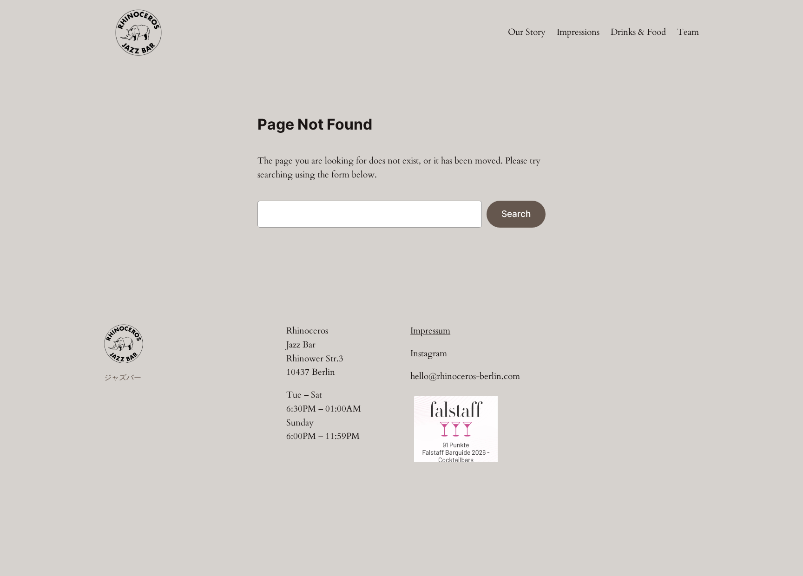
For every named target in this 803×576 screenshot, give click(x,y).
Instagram (428, 353)
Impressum (430, 331)
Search (516, 213)
